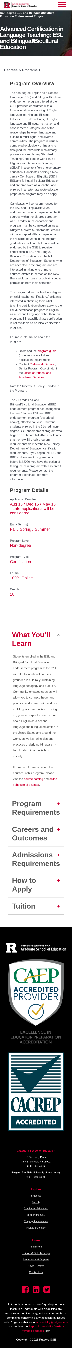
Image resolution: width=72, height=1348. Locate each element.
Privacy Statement (36, 1227)
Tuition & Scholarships (36, 1253)
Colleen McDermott (42, 364)
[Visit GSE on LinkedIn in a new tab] (36, 1292)
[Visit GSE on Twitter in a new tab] (46, 1292)
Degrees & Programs (21, 70)
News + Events (36, 1266)
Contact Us (36, 1272)
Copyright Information (36, 1221)
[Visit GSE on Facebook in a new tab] (25, 1292)
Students (36, 1195)
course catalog (33, 779)
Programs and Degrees (36, 1259)
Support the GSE (36, 1215)
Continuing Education (36, 1208)
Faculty (36, 1202)
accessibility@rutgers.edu (52, 1322)
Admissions (36, 1246)
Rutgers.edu (39, 1177)
